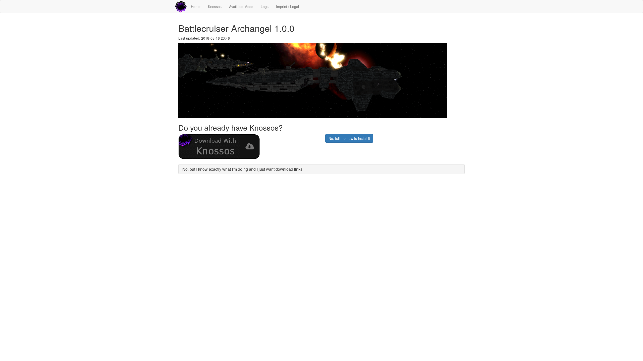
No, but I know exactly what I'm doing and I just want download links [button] (242, 169)
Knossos (215, 6)
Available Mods (241, 6)
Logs (265, 6)
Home (195, 6)
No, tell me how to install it (349, 138)
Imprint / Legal (287, 6)
